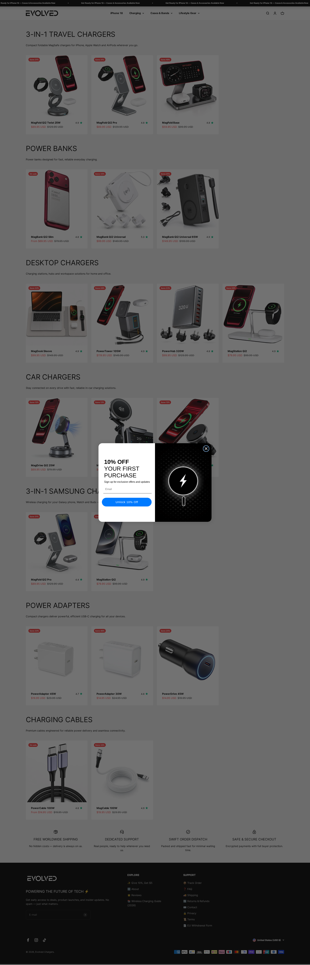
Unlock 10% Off (127, 502)
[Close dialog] (206, 448)
